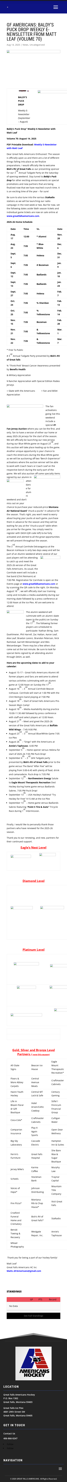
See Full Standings (33, 1315)
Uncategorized (37, 44)
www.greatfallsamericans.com (39, 583)
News (25, 44)
